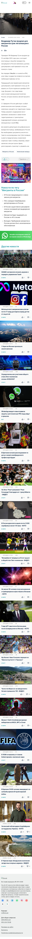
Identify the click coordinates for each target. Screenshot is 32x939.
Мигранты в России (8, 151)
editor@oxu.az (6, 920)
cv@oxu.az (4, 913)
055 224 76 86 (6, 922)
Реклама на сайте (7, 927)
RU (24, 2)
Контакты (4, 930)
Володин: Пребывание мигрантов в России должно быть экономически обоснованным (17, 223)
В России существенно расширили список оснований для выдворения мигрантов (17, 209)
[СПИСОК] (16, 362)
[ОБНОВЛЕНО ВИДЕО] (16, 475)
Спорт (3, 382)
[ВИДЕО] (16, 846)
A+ (5, 50)
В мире (3, 277)
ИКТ (2, 419)
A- (2, 50)
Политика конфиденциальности (12, 933)
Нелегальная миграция (23, 151)
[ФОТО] (16, 510)
